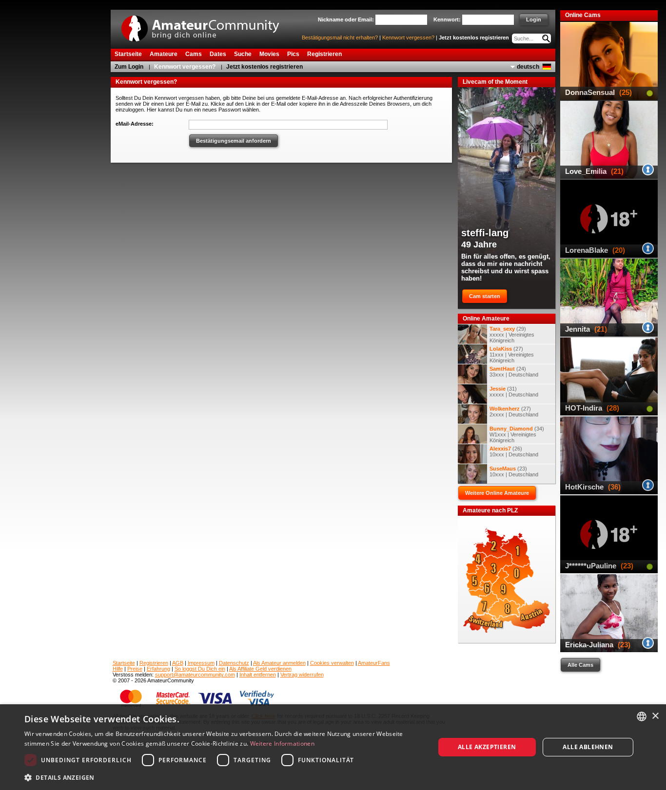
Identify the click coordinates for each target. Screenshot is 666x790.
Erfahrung (158, 669)
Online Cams (583, 15)
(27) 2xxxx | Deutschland (514, 411)
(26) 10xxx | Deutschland (514, 451)
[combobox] (641, 716)
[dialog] (333, 747)
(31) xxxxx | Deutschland (514, 391)
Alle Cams (580, 665)
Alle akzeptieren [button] (487, 747)
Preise (134, 669)
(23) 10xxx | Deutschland (514, 471)
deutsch (528, 66)
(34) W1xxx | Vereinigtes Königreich (517, 434)
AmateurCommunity (205, 25)
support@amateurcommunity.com (195, 674)
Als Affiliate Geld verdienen (260, 669)
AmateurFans (374, 663)
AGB (177, 663)
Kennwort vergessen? (408, 37)
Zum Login (129, 66)
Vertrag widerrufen (302, 674)
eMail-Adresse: (135, 124)
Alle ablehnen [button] (588, 747)
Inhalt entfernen (257, 674)
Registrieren (153, 663)
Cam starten (484, 296)
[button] (223, 777)
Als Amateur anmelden (279, 663)
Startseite (124, 663)
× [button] (655, 716)
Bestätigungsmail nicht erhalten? (340, 37)
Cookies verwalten (332, 663)
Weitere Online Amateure (497, 493)
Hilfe (118, 669)
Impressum (201, 663)
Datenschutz (234, 663)
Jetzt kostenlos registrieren (474, 37)
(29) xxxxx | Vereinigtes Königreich (512, 334)
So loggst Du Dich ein (200, 669)
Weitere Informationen (282, 743)
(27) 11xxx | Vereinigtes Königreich (512, 354)
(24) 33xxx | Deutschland (514, 371)
